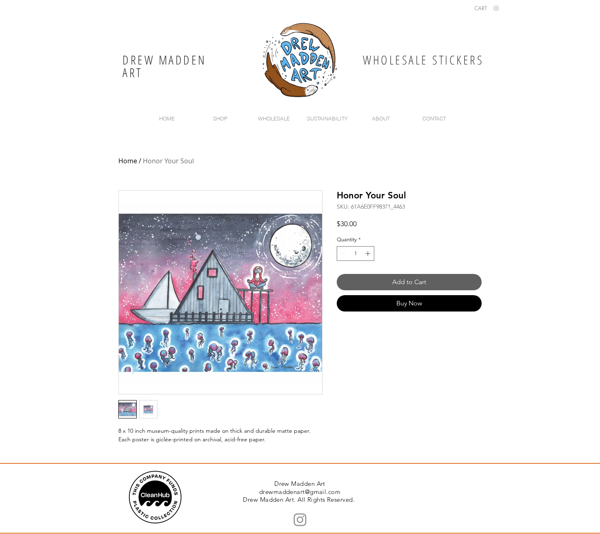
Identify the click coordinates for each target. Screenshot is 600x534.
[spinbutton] (356, 253)
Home (127, 160)
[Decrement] (343, 253)
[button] (486, 8)
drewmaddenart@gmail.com (299, 492)
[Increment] (368, 253)
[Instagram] (300, 519)
